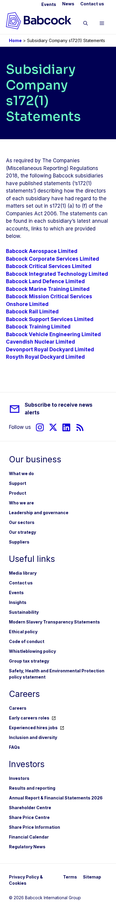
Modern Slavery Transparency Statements (54, 621)
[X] (53, 427)
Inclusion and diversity (33, 737)
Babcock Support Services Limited (49, 319)
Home (15, 40)
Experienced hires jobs (33, 727)
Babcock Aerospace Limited (41, 251)
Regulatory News (27, 846)
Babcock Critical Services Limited (48, 266)
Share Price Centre (29, 817)
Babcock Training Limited (38, 327)
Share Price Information (34, 827)
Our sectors (22, 522)
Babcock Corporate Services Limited (52, 259)
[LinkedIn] (66, 427)
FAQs (14, 747)
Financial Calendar (29, 836)
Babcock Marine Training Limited (48, 289)
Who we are (21, 502)
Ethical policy (23, 631)
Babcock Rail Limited (32, 312)
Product (17, 493)
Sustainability (24, 612)
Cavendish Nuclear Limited (40, 342)
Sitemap (92, 876)
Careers (17, 708)
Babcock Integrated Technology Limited (57, 274)
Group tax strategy (29, 660)
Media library (23, 572)
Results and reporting (32, 788)
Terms (70, 876)
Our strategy (22, 532)
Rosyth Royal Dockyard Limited (45, 357)
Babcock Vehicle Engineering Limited (53, 334)
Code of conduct (26, 641)
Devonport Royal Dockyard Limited (50, 349)
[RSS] (80, 427)
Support (17, 483)
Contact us (92, 3)
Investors (19, 778)
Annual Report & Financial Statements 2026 (56, 797)
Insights (17, 602)
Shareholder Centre (30, 807)
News (68, 3)
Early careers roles (29, 717)
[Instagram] (39, 427)
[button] (85, 24)
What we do (21, 473)
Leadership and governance (38, 512)
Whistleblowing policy (32, 651)
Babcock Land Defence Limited (45, 281)
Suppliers (19, 541)
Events (48, 4)
